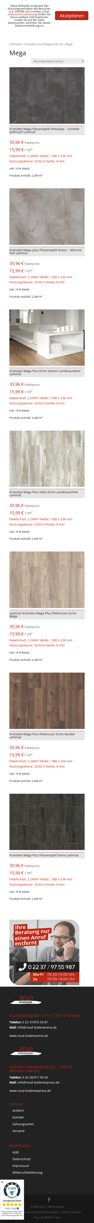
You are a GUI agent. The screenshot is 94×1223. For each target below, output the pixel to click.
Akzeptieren (72, 16)
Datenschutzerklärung (22, 14)
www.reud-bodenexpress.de (30, 1091)
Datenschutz (21, 1159)
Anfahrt (18, 1110)
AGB (15, 1152)
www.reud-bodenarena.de (28, 1036)
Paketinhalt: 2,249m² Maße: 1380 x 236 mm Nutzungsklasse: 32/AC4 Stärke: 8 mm (44, 145)
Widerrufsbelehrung (27, 1172)
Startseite (15, 44)
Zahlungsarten (23, 1124)
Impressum (20, 1166)
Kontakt (18, 1117)
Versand (18, 1131)
